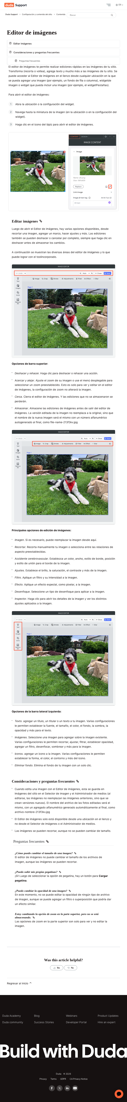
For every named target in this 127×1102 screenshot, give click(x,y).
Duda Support (11, 14)
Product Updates (108, 1015)
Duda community (12, 1022)
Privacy (43, 1079)
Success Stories (44, 1022)
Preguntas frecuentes (29, 61)
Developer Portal (76, 1022)
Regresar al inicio (18, 983)
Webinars (71, 1015)
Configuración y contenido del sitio (37, 14)
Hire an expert (106, 1022)
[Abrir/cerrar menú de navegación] (108, 5)
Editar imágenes (22, 43)
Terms (53, 1079)
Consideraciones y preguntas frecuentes (36, 52)
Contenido (60, 14)
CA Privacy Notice (79, 1079)
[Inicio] (15, 5)
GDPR (63, 1079)
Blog (36, 1015)
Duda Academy (11, 1015)
